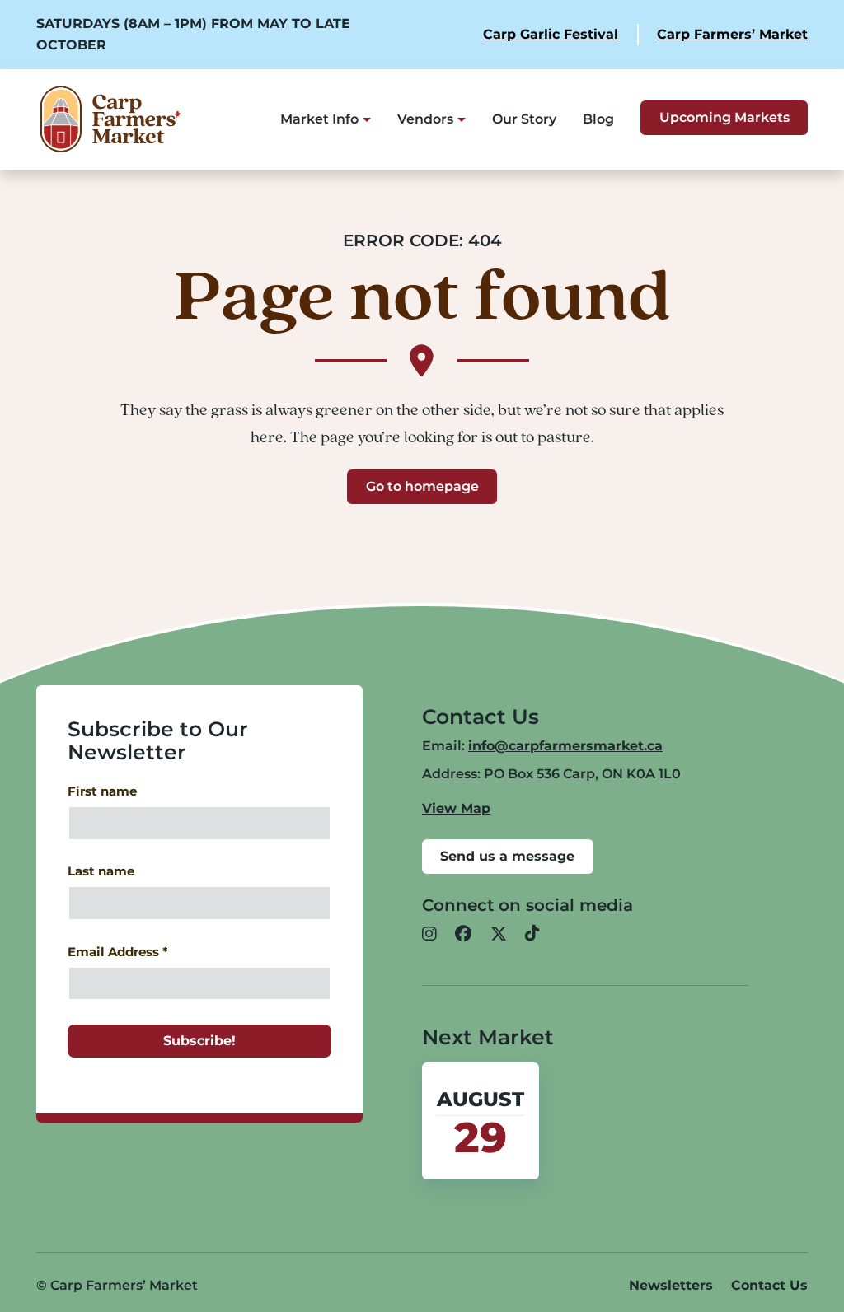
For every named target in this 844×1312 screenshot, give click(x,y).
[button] (429, 934)
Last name (101, 871)
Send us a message (507, 856)
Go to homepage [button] (422, 486)
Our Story (524, 119)
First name (102, 791)
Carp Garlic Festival (550, 34)
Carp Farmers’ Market (732, 34)
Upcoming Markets (724, 117)
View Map (456, 808)
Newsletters (671, 1285)
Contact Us (769, 1285)
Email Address (118, 952)
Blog (598, 119)
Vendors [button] (425, 119)
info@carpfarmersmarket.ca (565, 746)
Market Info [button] (319, 119)
